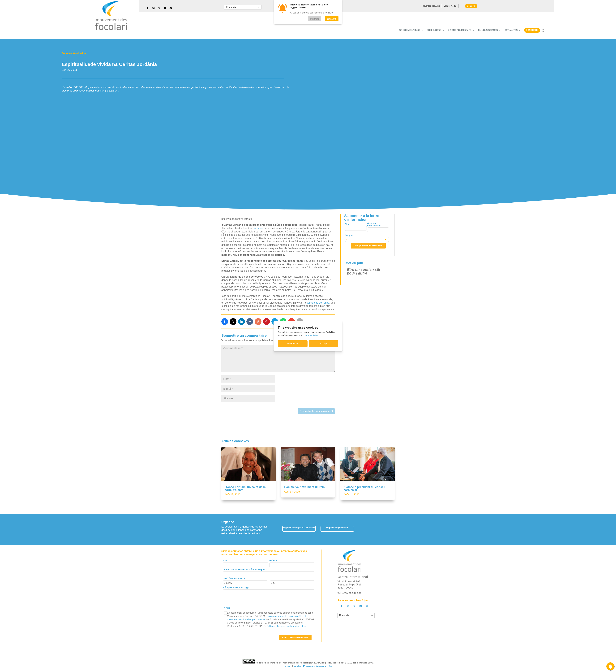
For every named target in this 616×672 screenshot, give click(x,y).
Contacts (471, 6)
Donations (532, 30)
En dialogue (434, 30)
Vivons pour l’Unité (459, 30)
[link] (224, 321)
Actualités (511, 30)
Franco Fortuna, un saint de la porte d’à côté (245, 500)
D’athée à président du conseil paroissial (364, 500)
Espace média (450, 6)
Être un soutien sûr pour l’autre (364, 271)
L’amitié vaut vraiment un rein (304, 498)
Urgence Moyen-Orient (337, 539)
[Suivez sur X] (159, 8)
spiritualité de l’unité (318, 302)
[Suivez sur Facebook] (147, 8)
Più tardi (314, 18)
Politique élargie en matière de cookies (286, 637)
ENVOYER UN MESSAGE (295, 649)
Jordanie (258, 228)
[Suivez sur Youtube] (165, 8)
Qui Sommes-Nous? (409, 30)
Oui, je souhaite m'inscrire (368, 245)
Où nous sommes (488, 30)
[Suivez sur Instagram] (153, 8)
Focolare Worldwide (74, 53)
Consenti (331, 18)
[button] (394, 541)
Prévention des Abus (431, 6)
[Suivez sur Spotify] (170, 8)
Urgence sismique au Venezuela (299, 539)
